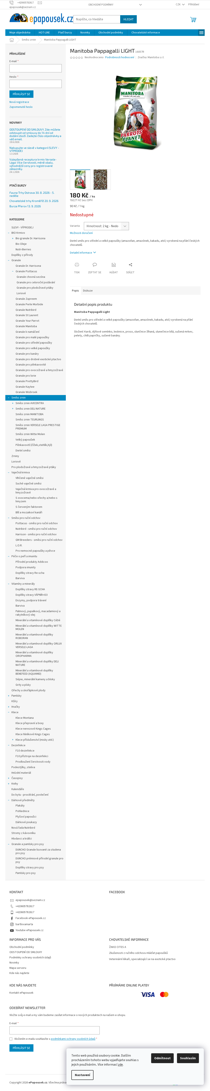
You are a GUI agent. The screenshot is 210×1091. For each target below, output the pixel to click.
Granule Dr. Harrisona (28, 266)
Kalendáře (17, 789)
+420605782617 (25, 906)
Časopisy (17, 778)
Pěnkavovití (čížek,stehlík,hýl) (34, 445)
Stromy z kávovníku (23, 833)
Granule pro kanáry (27, 354)
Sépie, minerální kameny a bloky (35, 679)
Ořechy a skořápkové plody (28, 690)
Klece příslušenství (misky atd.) (35, 740)
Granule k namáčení (27, 332)
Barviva (20, 578)
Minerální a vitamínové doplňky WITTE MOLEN (39, 627)
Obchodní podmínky (100, 5)
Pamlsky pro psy (26, 873)
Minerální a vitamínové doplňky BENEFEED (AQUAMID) (34, 672)
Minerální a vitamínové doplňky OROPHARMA (34, 654)
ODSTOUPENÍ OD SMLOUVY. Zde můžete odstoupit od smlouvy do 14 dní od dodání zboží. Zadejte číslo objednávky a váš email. (35, 134)
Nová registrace (19, 102)
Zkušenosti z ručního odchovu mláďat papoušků (138, 953)
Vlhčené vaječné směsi (29, 478)
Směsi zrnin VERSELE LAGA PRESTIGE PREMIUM (38, 427)
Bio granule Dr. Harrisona (30, 238)
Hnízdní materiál (21, 773)
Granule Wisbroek (26, 392)
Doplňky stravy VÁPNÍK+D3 (32, 595)
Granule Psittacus (26, 271)
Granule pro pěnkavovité (31, 365)
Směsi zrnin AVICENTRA (30, 403)
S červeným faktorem (29, 507)
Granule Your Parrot (27, 321)
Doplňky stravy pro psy (30, 868)
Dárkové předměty (23, 800)
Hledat (128, 19)
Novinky (14, 963)
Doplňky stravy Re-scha (30, 573)
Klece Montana (25, 718)
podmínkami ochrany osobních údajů (73, 1039)
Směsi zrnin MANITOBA (29, 414)
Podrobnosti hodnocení (119, 57)
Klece (14, 712)
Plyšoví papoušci (26, 817)
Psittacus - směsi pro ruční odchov (37, 523)
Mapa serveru (17, 968)
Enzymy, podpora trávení (31, 600)
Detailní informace (81, 253)
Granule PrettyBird (27, 381)
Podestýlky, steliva (23, 767)
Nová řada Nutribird (23, 828)
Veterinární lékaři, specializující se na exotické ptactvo (142, 959)
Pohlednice (22, 811)
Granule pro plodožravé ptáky (35, 288)
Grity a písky (23, 685)
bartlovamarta (24, 924)
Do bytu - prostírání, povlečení (29, 795)
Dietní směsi (23, 451)
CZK (178, 4)
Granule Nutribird (26, 310)
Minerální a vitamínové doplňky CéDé (38, 620)
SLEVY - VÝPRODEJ (22, 227)
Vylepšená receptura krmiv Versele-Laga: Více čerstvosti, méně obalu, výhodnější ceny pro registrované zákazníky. (33, 164)
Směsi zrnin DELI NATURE (31, 409)
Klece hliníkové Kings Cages (33, 734)
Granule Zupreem (26, 299)
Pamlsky (16, 696)
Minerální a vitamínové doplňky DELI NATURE (37, 663)
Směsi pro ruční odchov (25, 518)
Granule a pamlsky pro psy (27, 844)
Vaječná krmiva (20, 472)
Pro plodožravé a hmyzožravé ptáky (33, 467)
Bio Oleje (21, 244)
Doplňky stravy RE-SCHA (30, 589)
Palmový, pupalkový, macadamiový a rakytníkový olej (38, 613)
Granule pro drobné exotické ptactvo (38, 359)
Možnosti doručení (81, 233)
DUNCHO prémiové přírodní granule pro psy (39, 860)
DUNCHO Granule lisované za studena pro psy (38, 851)
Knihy (14, 784)
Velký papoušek (25, 440)
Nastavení (82, 1075)
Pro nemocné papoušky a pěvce (35, 551)
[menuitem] (19, 32)
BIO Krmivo (18, 233)
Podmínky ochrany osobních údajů (30, 957)
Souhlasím (188, 1058)
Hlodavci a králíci (21, 839)
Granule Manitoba (26, 326)
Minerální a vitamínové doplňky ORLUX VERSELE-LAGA (39, 645)
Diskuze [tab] (88, 291)
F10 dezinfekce (25, 751)
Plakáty (20, 806)
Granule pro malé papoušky (32, 337)
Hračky (15, 707)
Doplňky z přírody (22, 255)
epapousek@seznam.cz (30, 900)
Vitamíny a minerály (23, 584)
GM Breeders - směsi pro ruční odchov (39, 540)
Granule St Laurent (27, 315)
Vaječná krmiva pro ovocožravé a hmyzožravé (36, 491)
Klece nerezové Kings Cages (33, 729)
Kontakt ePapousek (21, 993)
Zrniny (15, 456)
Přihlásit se (21, 94)
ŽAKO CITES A (117, 947)
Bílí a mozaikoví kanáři (29, 512)
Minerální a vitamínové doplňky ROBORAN (34, 636)
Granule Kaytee (25, 387)
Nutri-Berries (23, 249)
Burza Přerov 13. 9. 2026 (25, 206)
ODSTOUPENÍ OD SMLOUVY (25, 952)
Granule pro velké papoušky (33, 348)
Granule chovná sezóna (31, 277)
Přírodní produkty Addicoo (32, 562)
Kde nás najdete (19, 973)
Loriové (21, 293)
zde (120, 1064)
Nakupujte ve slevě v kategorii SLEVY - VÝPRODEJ (34, 149)
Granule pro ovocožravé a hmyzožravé (39, 370)
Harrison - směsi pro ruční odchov (36, 534)
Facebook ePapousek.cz (31, 918)
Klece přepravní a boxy (30, 723)
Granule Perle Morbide (29, 304)
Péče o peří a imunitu (24, 556)
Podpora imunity (26, 567)
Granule (16, 260)
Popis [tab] (75, 291)
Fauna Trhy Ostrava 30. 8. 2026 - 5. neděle (31, 194)
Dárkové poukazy (26, 822)
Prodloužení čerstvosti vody (33, 762)
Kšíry (14, 701)
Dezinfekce (18, 745)
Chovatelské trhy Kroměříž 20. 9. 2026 (33, 200)
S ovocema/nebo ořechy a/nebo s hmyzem (36, 499)
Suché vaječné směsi (28, 484)
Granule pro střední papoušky (34, 343)
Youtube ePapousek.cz (29, 930)
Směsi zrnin (18, 398)
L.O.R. (19, 545)
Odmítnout (162, 1058)
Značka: (151, 57)
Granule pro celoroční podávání (36, 282)
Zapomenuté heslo (21, 107)
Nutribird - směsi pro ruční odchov (36, 529)
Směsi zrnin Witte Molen (30, 434)
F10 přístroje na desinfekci (32, 756)
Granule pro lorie (26, 376)
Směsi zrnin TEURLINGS (30, 420)
